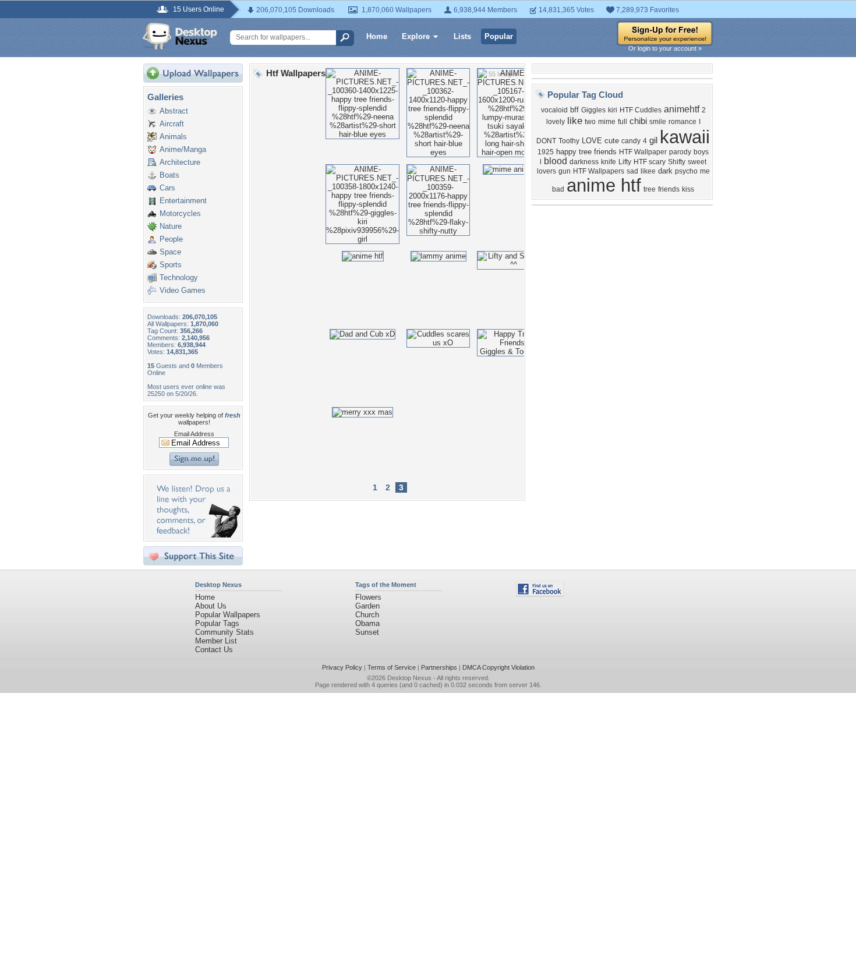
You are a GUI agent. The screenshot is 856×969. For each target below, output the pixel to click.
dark (665, 171)
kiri (612, 110)
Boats (169, 175)
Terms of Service (391, 667)
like (574, 120)
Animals (173, 136)
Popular (498, 36)
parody (680, 152)
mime (607, 122)
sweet (697, 162)
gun (564, 171)
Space (170, 251)
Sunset (367, 632)
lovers (546, 171)
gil (653, 140)
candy (631, 141)
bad (558, 189)
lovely (555, 122)
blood (555, 161)
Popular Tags (217, 623)
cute (611, 140)
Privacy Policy (342, 667)
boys (701, 152)
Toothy (568, 141)
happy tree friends (586, 151)
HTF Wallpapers (598, 171)
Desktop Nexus (409, 677)
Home (376, 36)
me (705, 171)
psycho (686, 171)
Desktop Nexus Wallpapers (180, 36)
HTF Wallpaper (643, 152)
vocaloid (554, 110)
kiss (688, 189)
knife (608, 162)
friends (669, 189)
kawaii (685, 137)
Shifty (676, 162)
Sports (171, 264)
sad (632, 171)
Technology (179, 277)
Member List (216, 640)
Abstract (174, 111)
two (590, 122)
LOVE (592, 140)
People (171, 239)
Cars (167, 187)
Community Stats (224, 632)
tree (649, 189)
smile (657, 122)
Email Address (194, 433)
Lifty (624, 162)
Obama (367, 623)
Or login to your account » (665, 48)
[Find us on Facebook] (540, 593)
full (622, 122)
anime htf (604, 185)
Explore (416, 36)
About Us (211, 606)
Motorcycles (180, 213)
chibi (638, 121)
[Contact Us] (196, 535)
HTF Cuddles (641, 110)
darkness (584, 162)
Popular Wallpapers (227, 614)
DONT (546, 141)
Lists (462, 36)
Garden (367, 606)
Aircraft (172, 123)
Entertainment (183, 200)
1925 (545, 152)
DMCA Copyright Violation (498, 667)
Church (367, 614)
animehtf (681, 109)
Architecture (180, 162)
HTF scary (650, 162)
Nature (171, 226)
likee (648, 171)
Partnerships (439, 667)
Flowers (368, 597)
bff (574, 109)
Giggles (593, 110)
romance (682, 122)
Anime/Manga (183, 149)
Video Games (183, 290)
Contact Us (214, 649)
